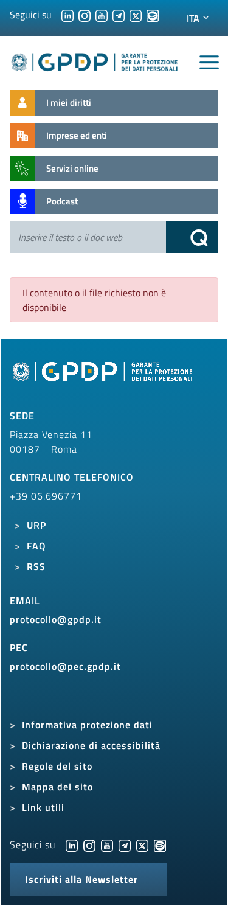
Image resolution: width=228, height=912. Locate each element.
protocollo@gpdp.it (56, 619)
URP (36, 525)
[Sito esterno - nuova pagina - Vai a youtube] (107, 844)
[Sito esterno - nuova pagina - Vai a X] (142, 844)
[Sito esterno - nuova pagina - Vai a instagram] (89, 844)
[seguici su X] (136, 14)
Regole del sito (57, 766)
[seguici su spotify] (153, 14)
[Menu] (209, 62)
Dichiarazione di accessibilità (91, 745)
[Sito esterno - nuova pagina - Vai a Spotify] (160, 844)
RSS (36, 566)
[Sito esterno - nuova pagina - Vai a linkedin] (72, 844)
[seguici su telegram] (118, 14)
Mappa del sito (57, 786)
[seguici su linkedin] (67, 14)
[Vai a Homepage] (104, 378)
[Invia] (192, 237)
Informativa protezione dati (87, 724)
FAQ (36, 545)
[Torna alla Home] (95, 59)
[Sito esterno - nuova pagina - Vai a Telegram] (125, 844)
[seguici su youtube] (101, 14)
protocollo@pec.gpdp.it (65, 666)
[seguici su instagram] (84, 14)
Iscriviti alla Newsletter (81, 879)
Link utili (43, 807)
